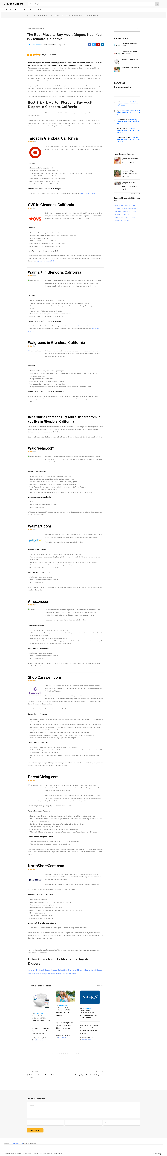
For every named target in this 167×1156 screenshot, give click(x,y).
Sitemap (35, 1153)
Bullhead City (62, 970)
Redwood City (127, 211)
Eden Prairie (72, 970)
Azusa (65, 974)
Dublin (134, 211)
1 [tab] (52, 1053)
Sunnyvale (31, 970)
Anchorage (43, 974)
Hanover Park (119, 205)
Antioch (128, 217)
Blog (25, 10)
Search (138, 29)
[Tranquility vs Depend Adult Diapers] (117, 53)
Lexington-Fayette (130, 205)
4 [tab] (59, 1053)
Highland (47, 970)
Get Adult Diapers (13, 3)
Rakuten (81, 326)
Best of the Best (40, 15)
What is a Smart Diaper (130, 59)
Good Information (74, 15)
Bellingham (51, 974)
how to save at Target (88, 193)
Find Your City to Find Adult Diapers (51, 1153)
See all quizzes (135, 193)
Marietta (124, 208)
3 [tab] (57, 1053)
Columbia (86, 970)
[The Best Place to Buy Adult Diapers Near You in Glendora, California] (89, 44)
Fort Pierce (118, 214)
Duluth (133, 217)
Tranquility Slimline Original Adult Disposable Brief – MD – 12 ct (128, 104)
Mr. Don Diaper (35, 45)
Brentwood (40, 970)
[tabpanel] (41, 1014)
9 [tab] (69, 1053)
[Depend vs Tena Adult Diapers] (117, 45)
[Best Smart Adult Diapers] (117, 69)
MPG (163, 1154)
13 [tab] (78, 1053)
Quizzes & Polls (36, 10)
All (28, 15)
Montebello (72, 974)
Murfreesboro (119, 220)
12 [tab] (76, 1053)
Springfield (118, 211)
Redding (54, 970)
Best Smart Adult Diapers (130, 68)
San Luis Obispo (96, 970)
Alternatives (57, 15)
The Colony (126, 214)
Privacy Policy (27, 1153)
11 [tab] (74, 1053)
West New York (33, 974)
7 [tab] (65, 1053)
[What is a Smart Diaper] (117, 61)
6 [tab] (63, 1053)
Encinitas (59, 974)
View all (99, 986)
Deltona (126, 220)
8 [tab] (67, 1053)
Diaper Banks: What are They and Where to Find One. (89, 1023)
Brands (18, 10)
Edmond (79, 970)
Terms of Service (15, 1153)
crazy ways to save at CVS (44, 261)
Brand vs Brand (92, 15)
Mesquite (117, 208)
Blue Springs (132, 208)
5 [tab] (61, 1053)
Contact (6, 1153)
